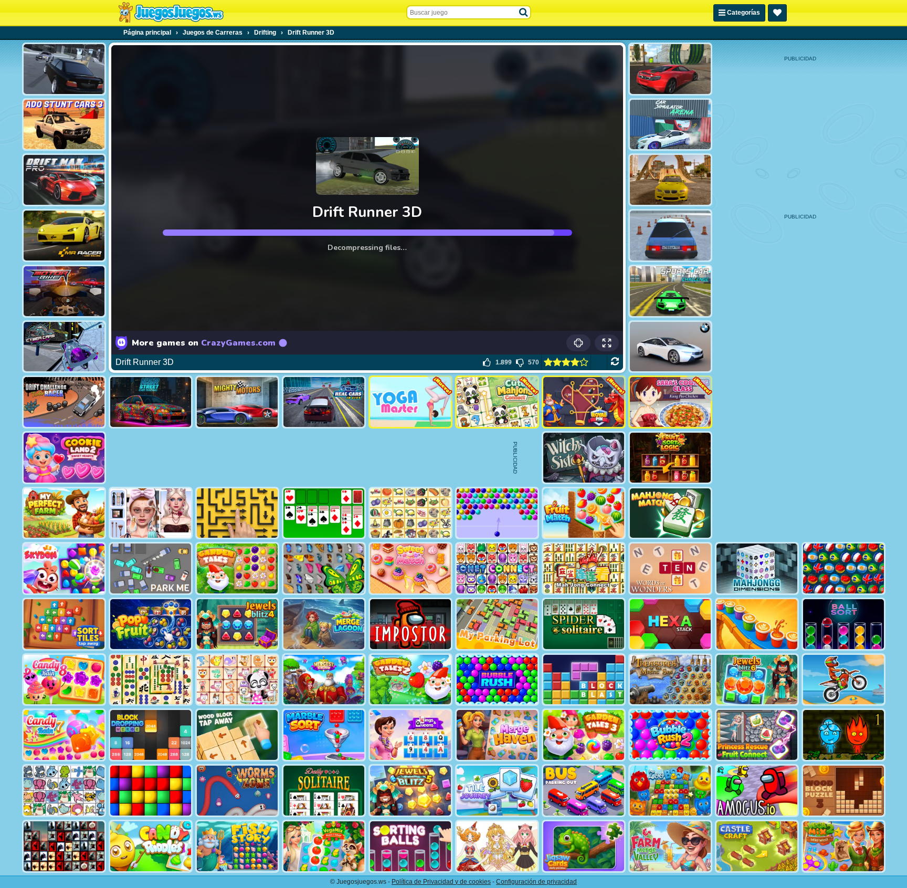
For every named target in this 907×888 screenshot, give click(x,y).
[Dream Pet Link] (237, 679)
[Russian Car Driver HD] (670, 235)
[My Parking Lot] (497, 624)
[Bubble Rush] (497, 679)
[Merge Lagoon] (324, 624)
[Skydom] (64, 568)
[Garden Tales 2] (410, 679)
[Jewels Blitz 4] (237, 624)
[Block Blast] (584, 679)
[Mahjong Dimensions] (757, 568)
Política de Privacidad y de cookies (441, 881)
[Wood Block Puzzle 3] (843, 790)
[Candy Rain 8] (64, 679)
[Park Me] (151, 568)
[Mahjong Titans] (151, 679)
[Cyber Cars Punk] (64, 346)
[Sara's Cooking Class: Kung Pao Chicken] (670, 402)
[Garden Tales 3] (584, 734)
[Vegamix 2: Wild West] (843, 846)
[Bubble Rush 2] (670, 734)
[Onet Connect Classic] (497, 568)
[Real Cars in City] (324, 402)
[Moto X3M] (843, 679)
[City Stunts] (670, 69)
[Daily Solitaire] (324, 790)
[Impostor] (410, 624)
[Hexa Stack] (670, 624)
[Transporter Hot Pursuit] (64, 69)
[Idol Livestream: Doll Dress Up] (497, 846)
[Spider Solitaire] (584, 624)
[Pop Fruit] (151, 624)
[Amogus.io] (757, 790)
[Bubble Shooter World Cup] (843, 568)
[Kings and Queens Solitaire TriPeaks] (410, 734)
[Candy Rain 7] (64, 734)
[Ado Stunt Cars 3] (64, 124)
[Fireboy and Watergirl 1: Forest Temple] (843, 734)
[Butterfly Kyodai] (324, 568)
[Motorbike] (64, 291)
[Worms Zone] (237, 790)
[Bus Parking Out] (584, 790)
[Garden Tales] (237, 568)
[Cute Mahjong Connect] (497, 402)
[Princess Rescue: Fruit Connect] (757, 734)
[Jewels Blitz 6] (757, 679)
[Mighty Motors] (237, 402)
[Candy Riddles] (151, 846)
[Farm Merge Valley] (670, 846)
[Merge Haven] (497, 734)
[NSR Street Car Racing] (151, 402)
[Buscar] (524, 12)
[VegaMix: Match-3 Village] (324, 846)
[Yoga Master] (410, 402)
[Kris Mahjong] (410, 513)
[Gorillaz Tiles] (64, 846)
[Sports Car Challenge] (670, 291)
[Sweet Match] (410, 568)
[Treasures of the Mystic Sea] (670, 679)
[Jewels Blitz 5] (410, 790)
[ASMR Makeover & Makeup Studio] (151, 513)
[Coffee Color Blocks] (757, 624)
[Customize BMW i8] (670, 346)
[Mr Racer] (64, 235)
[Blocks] (151, 790)
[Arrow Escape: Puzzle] (237, 513)
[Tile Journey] (497, 790)
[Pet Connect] (64, 790)
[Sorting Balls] (410, 846)
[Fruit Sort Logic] (670, 457)
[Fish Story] (237, 846)
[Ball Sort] (843, 624)
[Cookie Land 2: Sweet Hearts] (64, 457)
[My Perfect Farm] (64, 513)
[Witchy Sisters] (584, 457)
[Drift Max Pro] (64, 179)
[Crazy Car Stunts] (670, 179)
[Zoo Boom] (670, 790)
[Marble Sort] (324, 734)
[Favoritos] (777, 13)
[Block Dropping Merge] (151, 734)
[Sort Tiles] (64, 624)
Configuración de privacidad (536, 881)
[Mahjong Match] (670, 513)
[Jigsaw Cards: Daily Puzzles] (584, 846)
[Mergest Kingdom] (324, 679)
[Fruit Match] (584, 513)
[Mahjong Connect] (584, 568)
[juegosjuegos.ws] (171, 13)
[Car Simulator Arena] (670, 124)
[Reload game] (615, 362)
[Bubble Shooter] (497, 513)
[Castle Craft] (757, 846)
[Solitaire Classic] (324, 513)
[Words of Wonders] (670, 568)
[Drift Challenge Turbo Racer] (64, 402)
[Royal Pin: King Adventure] (584, 402)
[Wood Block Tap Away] (237, 734)
